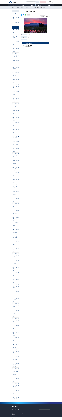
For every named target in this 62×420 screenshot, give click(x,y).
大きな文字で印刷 (48, 16)
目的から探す (22, 5)
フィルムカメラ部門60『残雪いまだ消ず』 (16, 175)
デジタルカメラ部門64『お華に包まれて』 (16, 37)
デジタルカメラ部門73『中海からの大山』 (16, 347)
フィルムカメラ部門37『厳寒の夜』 (16, 120)
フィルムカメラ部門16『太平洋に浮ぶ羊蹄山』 (16, 72)
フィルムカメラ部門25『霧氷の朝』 (16, 94)
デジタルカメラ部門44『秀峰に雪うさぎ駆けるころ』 (16, 289)
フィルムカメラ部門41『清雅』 (16, 129)
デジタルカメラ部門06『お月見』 (16, 206)
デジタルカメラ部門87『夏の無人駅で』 (16, 381)
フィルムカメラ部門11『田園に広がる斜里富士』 (16, 15)
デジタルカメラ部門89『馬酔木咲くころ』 (16, 386)
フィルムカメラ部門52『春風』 (16, 156)
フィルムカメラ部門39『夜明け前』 (16, 125)
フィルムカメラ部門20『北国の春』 (16, 82)
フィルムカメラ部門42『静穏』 (16, 132)
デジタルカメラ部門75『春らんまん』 (16, 352)
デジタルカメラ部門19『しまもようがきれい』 (16, 237)
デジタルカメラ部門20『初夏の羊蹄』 (16, 239)
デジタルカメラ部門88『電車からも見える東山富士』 (16, 383)
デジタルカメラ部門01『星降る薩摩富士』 (16, 194)
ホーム (13, 5)
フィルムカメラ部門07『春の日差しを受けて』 (16, 13)
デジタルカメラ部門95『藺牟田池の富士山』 (16, 398)
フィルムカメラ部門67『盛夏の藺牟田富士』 (16, 191)
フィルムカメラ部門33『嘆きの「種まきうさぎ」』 (16, 110)
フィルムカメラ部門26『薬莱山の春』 (16, 96)
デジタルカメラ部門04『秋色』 (16, 201)
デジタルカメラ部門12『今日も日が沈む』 (16, 220)
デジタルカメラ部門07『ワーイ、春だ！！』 (16, 208)
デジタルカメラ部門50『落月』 (16, 303)
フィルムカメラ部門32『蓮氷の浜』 (16, 108)
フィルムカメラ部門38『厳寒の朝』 (16, 122)
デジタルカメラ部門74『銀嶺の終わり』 (16, 349)
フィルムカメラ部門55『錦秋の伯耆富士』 (16, 163)
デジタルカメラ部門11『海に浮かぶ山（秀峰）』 (16, 218)
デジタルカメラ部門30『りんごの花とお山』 (16, 263)
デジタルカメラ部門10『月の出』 (16, 215)
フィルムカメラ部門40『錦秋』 (16, 127)
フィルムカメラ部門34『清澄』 (16, 113)
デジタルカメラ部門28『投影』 (16, 258)
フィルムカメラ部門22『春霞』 (16, 87)
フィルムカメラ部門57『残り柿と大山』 (16, 168)
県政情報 (49, 5)
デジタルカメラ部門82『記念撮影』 (16, 368)
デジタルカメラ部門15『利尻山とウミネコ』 (16, 227)
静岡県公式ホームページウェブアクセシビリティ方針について (33, 413)
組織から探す (40, 5)
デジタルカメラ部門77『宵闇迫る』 (16, 356)
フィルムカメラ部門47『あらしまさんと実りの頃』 (16, 144)
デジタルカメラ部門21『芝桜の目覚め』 (16, 241)
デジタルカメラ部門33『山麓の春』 (16, 270)
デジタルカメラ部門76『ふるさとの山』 (16, 354)
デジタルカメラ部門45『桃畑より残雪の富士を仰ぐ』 (16, 291)
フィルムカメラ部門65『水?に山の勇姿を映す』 (15, 187)
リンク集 (44, 413)
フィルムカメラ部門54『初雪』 (16, 160)
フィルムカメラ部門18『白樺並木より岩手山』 (16, 77)
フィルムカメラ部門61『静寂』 (16, 177)
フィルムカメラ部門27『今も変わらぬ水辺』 (16, 20)
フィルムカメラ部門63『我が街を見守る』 (16, 182)
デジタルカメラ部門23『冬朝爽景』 (16, 246)
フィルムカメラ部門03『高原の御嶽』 (16, 49)
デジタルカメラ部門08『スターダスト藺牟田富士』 (16, 210)
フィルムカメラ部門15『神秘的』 (16, 18)
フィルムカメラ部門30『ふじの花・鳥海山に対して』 (16, 103)
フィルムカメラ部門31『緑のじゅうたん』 (16, 106)
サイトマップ (13, 414)
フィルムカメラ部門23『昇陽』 (16, 89)
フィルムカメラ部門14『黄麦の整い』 (16, 70)
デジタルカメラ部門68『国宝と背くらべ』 (16, 335)
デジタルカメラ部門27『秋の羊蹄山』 (16, 256)
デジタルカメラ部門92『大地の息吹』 (16, 393)
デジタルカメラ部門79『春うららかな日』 (16, 361)
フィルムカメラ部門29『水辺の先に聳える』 (16, 101)
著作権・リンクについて (15, 413)
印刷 (43, 16)
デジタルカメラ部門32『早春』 (16, 268)
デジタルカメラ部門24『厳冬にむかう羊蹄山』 (16, 249)
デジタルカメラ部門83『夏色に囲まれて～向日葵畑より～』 (16, 371)
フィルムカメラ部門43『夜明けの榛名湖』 (16, 134)
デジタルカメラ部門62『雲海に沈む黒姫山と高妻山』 (16, 34)
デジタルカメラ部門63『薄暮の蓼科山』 (16, 328)
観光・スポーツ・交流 (19, 7)
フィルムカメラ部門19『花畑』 (16, 79)
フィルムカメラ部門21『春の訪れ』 (16, 84)
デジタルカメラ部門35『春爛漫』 (16, 22)
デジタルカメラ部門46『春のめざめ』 (16, 294)
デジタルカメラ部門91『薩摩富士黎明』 (16, 390)
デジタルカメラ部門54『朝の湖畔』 (16, 313)
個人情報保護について (22, 413)
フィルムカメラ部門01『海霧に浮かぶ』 (16, 44)
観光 (22, 7)
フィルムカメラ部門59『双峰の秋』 (16, 172)
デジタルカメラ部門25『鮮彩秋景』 (16, 251)
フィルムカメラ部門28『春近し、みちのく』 (16, 99)
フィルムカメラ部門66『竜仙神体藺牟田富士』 (16, 189)
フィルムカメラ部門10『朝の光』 (16, 63)
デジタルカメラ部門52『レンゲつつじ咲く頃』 (16, 308)
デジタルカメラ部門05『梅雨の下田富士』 (16, 203)
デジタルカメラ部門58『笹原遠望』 (16, 321)
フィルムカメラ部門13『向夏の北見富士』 (16, 68)
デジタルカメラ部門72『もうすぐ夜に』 (16, 344)
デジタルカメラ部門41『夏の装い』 (16, 282)
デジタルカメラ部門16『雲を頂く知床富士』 (16, 229)
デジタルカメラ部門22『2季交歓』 (15, 244)
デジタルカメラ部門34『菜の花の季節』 (16, 272)
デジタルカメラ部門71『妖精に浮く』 (16, 342)
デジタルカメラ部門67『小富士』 (16, 333)
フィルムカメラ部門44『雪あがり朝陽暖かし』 (16, 137)
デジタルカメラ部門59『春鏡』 (16, 323)
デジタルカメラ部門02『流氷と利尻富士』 (16, 196)
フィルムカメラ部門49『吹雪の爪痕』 (16, 149)
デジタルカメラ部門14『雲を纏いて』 (16, 225)
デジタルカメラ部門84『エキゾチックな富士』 (16, 374)
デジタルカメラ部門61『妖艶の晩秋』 (16, 32)
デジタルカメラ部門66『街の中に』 (16, 39)
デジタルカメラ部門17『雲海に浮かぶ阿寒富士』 (16, 232)
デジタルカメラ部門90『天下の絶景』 (16, 388)
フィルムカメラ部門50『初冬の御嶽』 (16, 151)
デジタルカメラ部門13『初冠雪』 (16, 222)
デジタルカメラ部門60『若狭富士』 (16, 325)
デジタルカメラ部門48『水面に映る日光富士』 (16, 299)
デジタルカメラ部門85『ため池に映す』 (16, 376)
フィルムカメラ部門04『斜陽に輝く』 (16, 51)
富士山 (24, 7)
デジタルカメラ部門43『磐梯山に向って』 (16, 287)
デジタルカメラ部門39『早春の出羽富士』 (16, 277)
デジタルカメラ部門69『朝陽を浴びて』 (16, 337)
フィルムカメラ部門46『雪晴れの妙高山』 (16, 141)
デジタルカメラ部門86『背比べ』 (16, 379)
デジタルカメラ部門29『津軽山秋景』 (16, 260)
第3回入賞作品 (35, 7)
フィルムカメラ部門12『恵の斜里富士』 (16, 65)
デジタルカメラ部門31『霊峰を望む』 (16, 265)
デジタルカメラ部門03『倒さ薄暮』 (16, 199)
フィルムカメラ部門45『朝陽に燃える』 (16, 139)
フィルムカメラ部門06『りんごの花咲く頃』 (16, 56)
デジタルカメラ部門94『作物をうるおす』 (16, 395)
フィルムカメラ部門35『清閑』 (16, 115)
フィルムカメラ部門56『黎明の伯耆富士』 (16, 165)
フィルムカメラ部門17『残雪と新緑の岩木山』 (16, 75)
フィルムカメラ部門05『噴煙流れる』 (16, 53)
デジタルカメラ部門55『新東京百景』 (16, 29)
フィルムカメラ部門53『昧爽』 (16, 158)
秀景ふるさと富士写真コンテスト (29, 7)
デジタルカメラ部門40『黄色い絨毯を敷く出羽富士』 (16, 280)
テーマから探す (31, 5)
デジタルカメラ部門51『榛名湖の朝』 (16, 306)
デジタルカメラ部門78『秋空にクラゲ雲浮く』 (16, 359)
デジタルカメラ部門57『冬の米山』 (16, 318)
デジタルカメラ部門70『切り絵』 (16, 340)
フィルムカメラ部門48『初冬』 (16, 146)
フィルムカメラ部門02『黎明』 (16, 46)
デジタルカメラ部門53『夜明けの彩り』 (16, 310)
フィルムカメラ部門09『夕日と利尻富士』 (16, 60)
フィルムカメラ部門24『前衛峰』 (16, 91)
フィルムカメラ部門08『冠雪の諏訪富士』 (16, 58)
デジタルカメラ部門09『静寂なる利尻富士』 (16, 213)
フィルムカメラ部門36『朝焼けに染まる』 (16, 118)
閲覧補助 (50, 1)
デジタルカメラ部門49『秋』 (15, 301)
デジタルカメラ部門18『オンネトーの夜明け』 (16, 234)
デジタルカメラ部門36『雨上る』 (16, 25)
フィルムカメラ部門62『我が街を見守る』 (16, 179)
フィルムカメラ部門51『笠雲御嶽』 (16, 153)
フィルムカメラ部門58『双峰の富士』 (16, 170)
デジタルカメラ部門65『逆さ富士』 (16, 330)
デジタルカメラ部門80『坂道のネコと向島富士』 (16, 364)
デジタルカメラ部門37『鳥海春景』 (16, 275)
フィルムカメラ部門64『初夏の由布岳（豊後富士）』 (16, 184)
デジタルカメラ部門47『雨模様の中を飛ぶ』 (16, 296)
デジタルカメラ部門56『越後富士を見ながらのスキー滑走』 (16, 316)
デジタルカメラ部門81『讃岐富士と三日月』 (16, 366)
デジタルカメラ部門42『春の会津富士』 (16, 284)
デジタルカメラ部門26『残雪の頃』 (16, 253)
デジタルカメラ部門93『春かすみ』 (16, 41)
